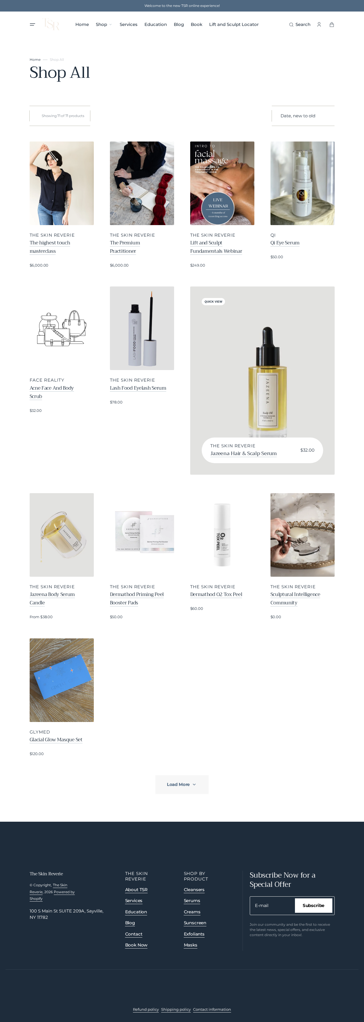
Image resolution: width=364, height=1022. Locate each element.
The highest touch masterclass (50, 247)
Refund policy (146, 1009)
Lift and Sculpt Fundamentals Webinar (216, 247)
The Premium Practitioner (125, 247)
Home (35, 59)
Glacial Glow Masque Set (56, 740)
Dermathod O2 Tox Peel (216, 595)
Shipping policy (176, 1009)
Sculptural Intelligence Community (295, 599)
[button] (299, 24)
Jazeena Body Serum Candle (52, 599)
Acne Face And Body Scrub (52, 392)
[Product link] (62, 205)
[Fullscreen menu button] (32, 24)
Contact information (212, 1009)
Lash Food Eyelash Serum (138, 388)
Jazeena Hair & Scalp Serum (243, 453)
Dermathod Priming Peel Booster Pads (137, 599)
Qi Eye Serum (285, 243)
